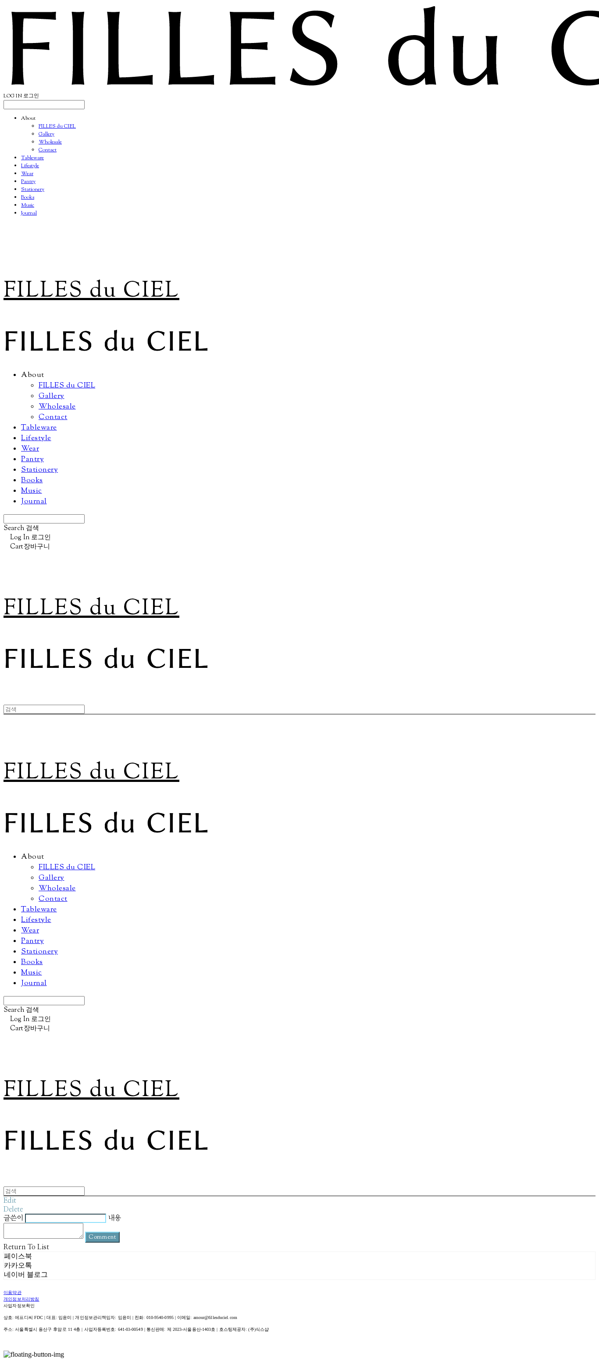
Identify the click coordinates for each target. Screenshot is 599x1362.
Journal (29, 213)
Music (27, 205)
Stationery (32, 190)
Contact (48, 150)
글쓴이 (13, 1218)
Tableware (32, 158)
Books (27, 197)
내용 (114, 1218)
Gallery (46, 134)
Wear (27, 174)
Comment (102, 1237)
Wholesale (50, 142)
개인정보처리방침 (21, 1299)
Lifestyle (30, 166)
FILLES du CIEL (57, 126)
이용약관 (12, 1293)
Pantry (28, 182)
